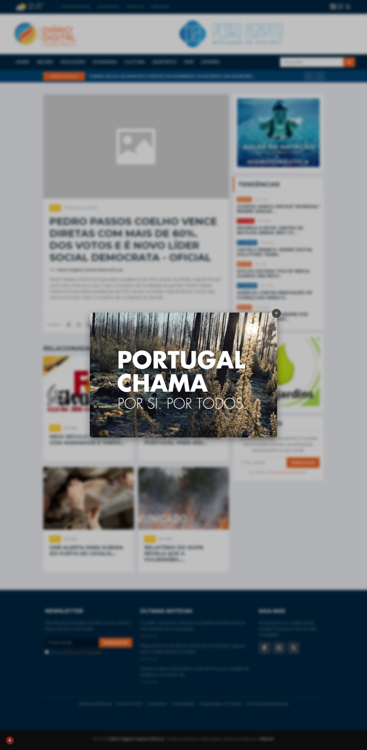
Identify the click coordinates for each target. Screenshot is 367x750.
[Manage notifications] (10, 740)
